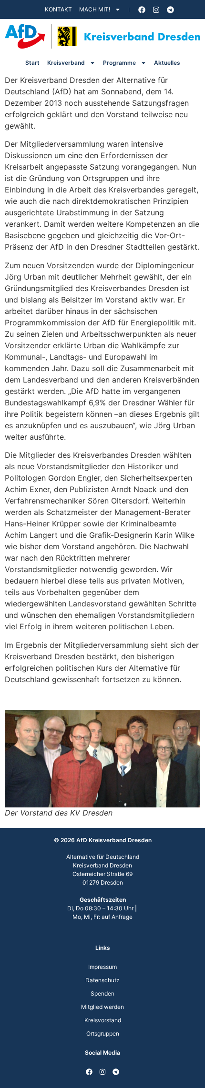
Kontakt (58, 9)
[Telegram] (171, 9)
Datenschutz (102, 980)
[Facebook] (142, 9)
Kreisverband (66, 62)
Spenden (102, 993)
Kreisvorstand (102, 1020)
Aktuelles (167, 62)
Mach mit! (94, 9)
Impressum (102, 966)
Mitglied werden (102, 1006)
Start (32, 62)
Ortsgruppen (102, 1033)
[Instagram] (156, 9)
